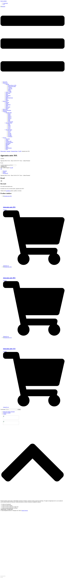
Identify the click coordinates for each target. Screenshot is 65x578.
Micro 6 (9, 118)
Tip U (9, 128)
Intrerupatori (8, 143)
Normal (9, 90)
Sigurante (5, 111)
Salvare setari (3, 509)
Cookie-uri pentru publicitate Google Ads (10, 506)
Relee (7, 149)
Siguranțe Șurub (9, 122)
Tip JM (9, 133)
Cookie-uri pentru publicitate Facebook (9, 508)
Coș (4, 4)
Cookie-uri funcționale (6, 504)
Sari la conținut (4, 1)
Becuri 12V (5, 83)
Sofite (7, 94)
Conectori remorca (9, 142)
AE (1, 168)
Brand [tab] (4, 172)
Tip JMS (10, 135)
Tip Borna (10, 136)
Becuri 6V (5, 81)
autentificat (8, 190)
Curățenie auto (8, 141)
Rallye (9, 89)
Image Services (25, 510)
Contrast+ (10, 87)
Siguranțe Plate (9, 112)
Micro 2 (9, 116)
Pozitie (7, 96)
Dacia (9, 113)
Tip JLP (9, 134)
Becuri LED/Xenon (7, 110)
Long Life (10, 88)
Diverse (7, 100)
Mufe (7, 145)
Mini (9, 120)
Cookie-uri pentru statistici (7, 505)
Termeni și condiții (6, 412)
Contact (4, 414)
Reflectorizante (9, 147)
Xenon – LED (8, 92)
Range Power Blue (12, 86)
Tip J (9, 132)
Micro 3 (9, 117)
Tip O (9, 127)
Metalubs (7, 144)
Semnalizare (8, 95)
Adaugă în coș (3, 166)
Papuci (7, 146)
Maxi (9, 119)
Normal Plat (10, 121)
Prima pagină (3, 151)
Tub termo (8, 138)
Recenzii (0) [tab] (5, 173)
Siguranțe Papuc (9, 129)
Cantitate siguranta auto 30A (6, 165)
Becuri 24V (5, 101)
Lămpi (7, 140)
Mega (9, 125)
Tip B (9, 126)
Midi (9, 124)
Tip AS (9, 130)
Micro (9, 114)
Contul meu (5, 3)
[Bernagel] (3, 6)
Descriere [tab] (5, 171)
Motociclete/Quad (9, 97)
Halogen (7, 84)
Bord (7, 98)
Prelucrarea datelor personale (9, 411)
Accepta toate (10, 509)
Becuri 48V (5, 109)
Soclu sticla (8, 93)
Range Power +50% (12, 85)
